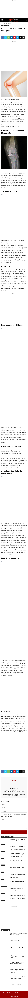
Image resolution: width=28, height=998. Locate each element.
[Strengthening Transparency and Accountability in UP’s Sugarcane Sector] (5, 891)
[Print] (23, 37)
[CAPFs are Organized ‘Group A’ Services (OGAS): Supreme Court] (5, 950)
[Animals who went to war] (5, 943)
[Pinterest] (14, 37)
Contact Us (17, 994)
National (3, 893)
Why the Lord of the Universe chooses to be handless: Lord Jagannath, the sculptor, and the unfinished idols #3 (18, 848)
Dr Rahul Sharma (6, 34)
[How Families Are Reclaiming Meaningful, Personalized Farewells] (5, 863)
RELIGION (3, 851)
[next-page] (4, 903)
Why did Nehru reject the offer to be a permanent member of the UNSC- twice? (17, 956)
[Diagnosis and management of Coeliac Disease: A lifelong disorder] (5, 979)
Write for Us (14, 992)
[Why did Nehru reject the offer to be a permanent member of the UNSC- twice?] (5, 957)
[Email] (20, 37)
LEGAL (3, 872)
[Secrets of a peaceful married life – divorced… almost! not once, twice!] (5, 884)
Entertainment (4, 886)
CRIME (3, 858)
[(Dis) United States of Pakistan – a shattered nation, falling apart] (5, 964)
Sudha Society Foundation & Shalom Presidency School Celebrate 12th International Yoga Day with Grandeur (17, 897)
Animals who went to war (15, 940)
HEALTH (5, 23)
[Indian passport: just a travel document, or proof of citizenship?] (5, 870)
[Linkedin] (11, 37)
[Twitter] (5, 37)
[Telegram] (17, 37)
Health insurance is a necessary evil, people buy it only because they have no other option (18, 971)
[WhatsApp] (8, 37)
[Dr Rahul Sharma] (14, 782)
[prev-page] (2, 903)
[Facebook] (2, 37)
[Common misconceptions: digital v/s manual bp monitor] (5, 842)
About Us (8, 992)
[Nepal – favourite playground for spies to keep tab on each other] (5, 935)
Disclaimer (11, 994)
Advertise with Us (20, 992)
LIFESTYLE (6, 25)
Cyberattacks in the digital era (16, 984)
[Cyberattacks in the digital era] (5, 986)
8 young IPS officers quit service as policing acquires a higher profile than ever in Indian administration (17, 855)
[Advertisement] (14, 9)
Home (2, 23)
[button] (2, 20)
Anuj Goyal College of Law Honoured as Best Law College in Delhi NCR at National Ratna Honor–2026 (18, 876)
